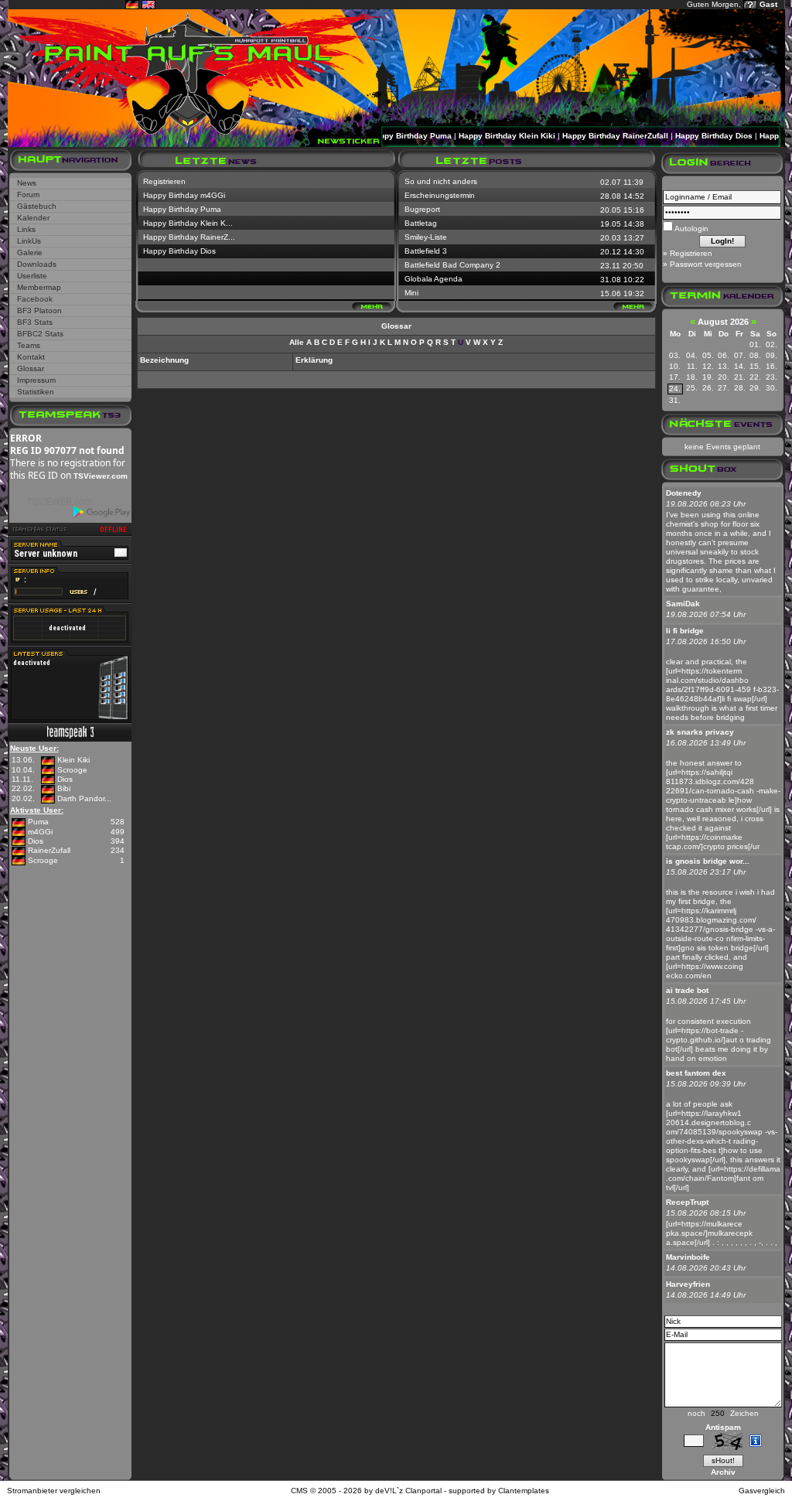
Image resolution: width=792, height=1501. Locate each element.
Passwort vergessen (706, 264)
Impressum (36, 380)
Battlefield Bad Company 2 (452, 265)
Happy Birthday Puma (391, 135)
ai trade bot (687, 990)
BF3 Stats (35, 322)
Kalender (33, 217)
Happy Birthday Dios (694, 135)
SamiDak (683, 603)
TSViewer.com (100, 476)
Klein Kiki (73, 760)
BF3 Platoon (39, 310)
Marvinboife (688, 1257)
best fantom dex (696, 1073)
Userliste (32, 275)
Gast (768, 4)
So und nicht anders (441, 181)
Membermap (39, 287)
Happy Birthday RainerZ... (189, 237)
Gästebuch (36, 206)
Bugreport (422, 209)
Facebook (35, 299)
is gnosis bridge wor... (707, 861)
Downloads (36, 264)
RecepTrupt (687, 1202)
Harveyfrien (688, 1284)
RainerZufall (49, 850)
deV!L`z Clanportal (408, 1490)
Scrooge (72, 770)
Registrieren (164, 181)
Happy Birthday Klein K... (188, 223)
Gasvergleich (762, 1490)
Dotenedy (684, 493)
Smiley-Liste (426, 237)
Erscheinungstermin (440, 195)
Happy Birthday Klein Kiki (487, 135)
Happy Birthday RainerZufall (596, 135)
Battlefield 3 (426, 251)
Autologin (690, 228)
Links (26, 229)
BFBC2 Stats (40, 333)
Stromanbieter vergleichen (54, 1490)
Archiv (723, 1472)
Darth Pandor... (84, 798)
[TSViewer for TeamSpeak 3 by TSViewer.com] (53, 504)
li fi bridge (685, 630)
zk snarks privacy (700, 732)
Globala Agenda (434, 279)
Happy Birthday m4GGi (184, 195)
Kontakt (31, 357)
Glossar (30, 368)
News (26, 183)
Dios (65, 779)
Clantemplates (523, 1490)
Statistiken (35, 391)
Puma (38, 821)
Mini (411, 292)
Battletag (421, 223)
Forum (28, 194)
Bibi (63, 788)
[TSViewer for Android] (102, 512)
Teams (28, 345)
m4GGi (40, 831)
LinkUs (29, 241)
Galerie (30, 252)
